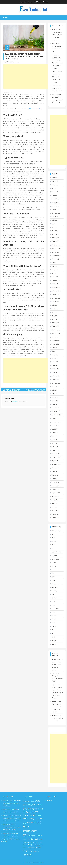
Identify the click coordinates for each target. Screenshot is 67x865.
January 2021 (55, 408)
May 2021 (54, 393)
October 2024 (55, 252)
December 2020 (56, 411)
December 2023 (56, 287)
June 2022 (54, 351)
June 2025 (54, 223)
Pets (53, 612)
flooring (54, 569)
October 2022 (55, 337)
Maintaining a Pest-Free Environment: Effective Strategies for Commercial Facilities (57, 77)
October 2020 (55, 418)
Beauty (54, 541)
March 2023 (55, 319)
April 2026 (54, 188)
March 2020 (55, 443)
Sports (54, 630)
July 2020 (54, 429)
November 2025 (56, 206)
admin (8, 62)
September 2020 (56, 422)
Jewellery (54, 591)
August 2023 (55, 301)
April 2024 (54, 273)
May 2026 (54, 184)
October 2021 (55, 379)
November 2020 (56, 415)
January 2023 (55, 326)
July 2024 (54, 262)
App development (56, 530)
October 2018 (55, 489)
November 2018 (56, 485)
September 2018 (56, 493)
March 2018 (55, 510)
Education (54, 555)
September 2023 (56, 298)
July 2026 (54, 177)
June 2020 (54, 432)
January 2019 (55, 478)
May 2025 (54, 227)
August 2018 (55, 496)
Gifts (53, 576)
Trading (54, 640)
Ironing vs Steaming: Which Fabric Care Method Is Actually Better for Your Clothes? (57, 35)
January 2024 (55, 284)
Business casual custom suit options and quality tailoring (57, 88)
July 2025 (54, 220)
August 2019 (55, 468)
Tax (53, 633)
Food (53, 573)
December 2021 (56, 372)
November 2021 (56, 376)
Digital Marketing (56, 552)
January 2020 (55, 450)
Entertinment (55, 559)
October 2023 (55, 294)
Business (39, 1)
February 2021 (56, 404)
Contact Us (45, 1)
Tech (25, 1)
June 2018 (54, 500)
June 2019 (54, 471)
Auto (53, 538)
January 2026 (55, 199)
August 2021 (55, 386)
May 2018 (54, 503)
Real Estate (55, 615)
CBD (18, 62)
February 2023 (56, 323)
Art (53, 534)
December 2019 (56, 454)
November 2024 (56, 248)
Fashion (54, 562)
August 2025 (55, 216)
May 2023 (54, 312)
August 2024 (55, 259)
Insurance (54, 587)
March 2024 (55, 277)
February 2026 (56, 195)
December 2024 (56, 245)
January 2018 (55, 517)
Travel (29, 1)
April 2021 (54, 397)
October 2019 (55, 461)
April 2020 (54, 439)
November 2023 (56, 291)
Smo (53, 623)
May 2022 (54, 354)
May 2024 (54, 269)
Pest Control (55, 608)
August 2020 (55, 425)
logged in (14, 401)
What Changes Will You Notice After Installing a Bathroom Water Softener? (57, 98)
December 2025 (56, 202)
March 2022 (55, 362)
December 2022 (56, 330)
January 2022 (55, 369)
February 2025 (56, 238)
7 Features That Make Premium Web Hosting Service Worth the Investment (11, 390)
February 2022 (56, 365)
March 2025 (55, 234)
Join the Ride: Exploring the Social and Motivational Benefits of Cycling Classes (35, 390)
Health (34, 1)
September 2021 (56, 383)
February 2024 (56, 280)
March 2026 (55, 192)
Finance (54, 566)
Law (53, 594)
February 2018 (56, 514)
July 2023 (54, 305)
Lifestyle (54, 598)
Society (54, 626)
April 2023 (54, 315)
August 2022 (55, 344)
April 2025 (54, 231)
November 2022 (56, 333)
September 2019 (56, 464)
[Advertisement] (32, 76)
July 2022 (54, 347)
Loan (53, 601)
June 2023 (54, 308)
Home (21, 1)
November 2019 (56, 457)
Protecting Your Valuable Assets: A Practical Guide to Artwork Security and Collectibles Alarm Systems (57, 61)
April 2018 (54, 507)
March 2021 (55, 400)
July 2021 (54, 390)
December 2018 (56, 482)
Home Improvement (57, 584)
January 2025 (55, 241)
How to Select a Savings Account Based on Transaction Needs (58, 47)
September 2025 (56, 213)
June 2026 (54, 181)
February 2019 (56, 475)
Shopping (54, 619)
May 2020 (54, 436)
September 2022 (56, 340)
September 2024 (56, 255)
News (53, 605)
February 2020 (56, 446)
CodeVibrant (41, 862)
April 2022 (54, 358)
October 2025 (55, 209)
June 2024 (54, 266)
